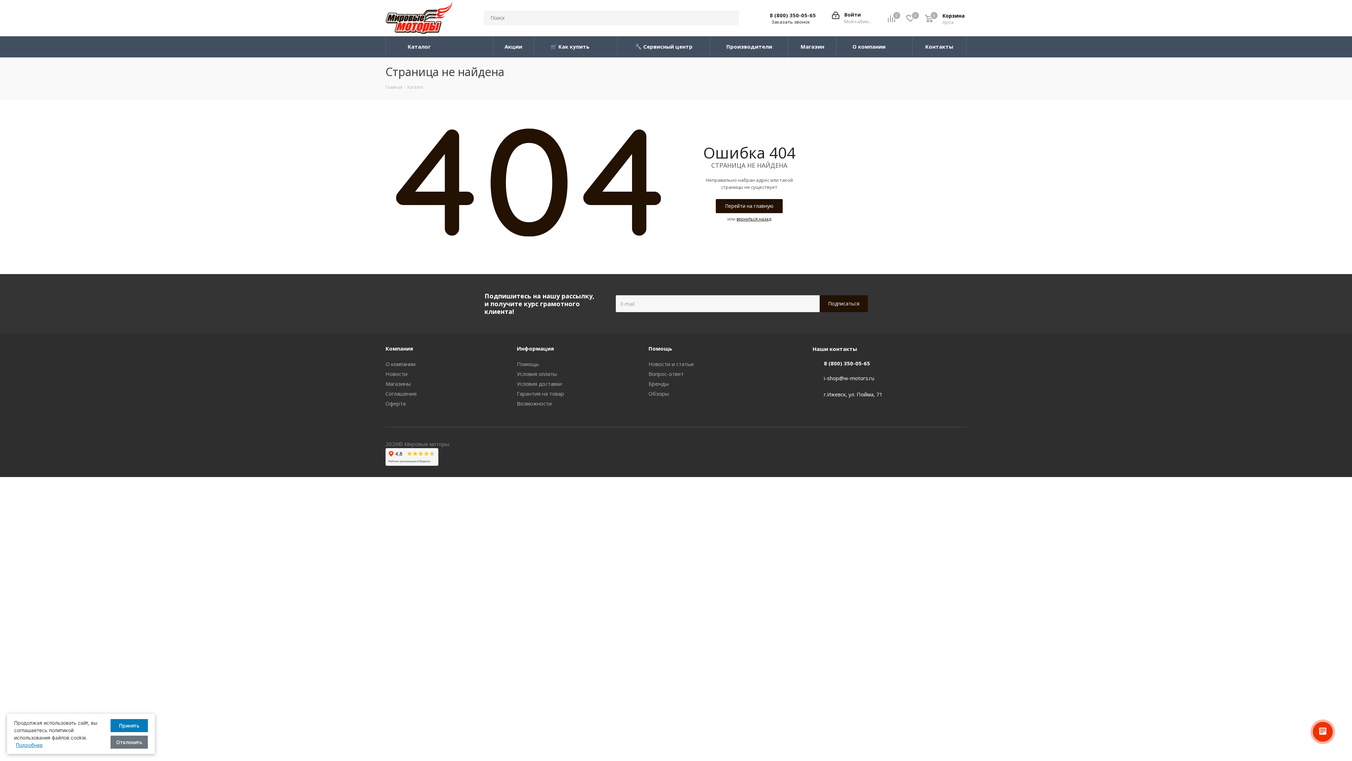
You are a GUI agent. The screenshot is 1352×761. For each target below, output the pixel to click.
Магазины (398, 383)
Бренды (659, 383)
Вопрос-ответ (666, 373)
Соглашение (401, 393)
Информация (535, 348)
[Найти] (730, 18)
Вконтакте (961, 445)
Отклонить (129, 742)
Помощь (528, 363)
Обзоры (659, 393)
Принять (129, 726)
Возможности (534, 403)
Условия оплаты (537, 373)
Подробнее (29, 745)
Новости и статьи (671, 363)
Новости (396, 373)
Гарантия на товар (540, 393)
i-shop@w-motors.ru (849, 378)
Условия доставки (539, 383)
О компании (400, 363)
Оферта (396, 403)
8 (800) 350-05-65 (793, 15)
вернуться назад (754, 219)
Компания (399, 348)
